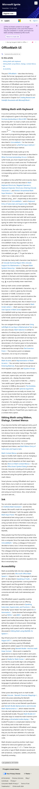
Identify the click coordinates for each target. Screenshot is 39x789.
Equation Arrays (29, 369)
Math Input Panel (8, 515)
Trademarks (5, 786)
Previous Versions (17, 778)
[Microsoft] (19, 20)
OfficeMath (12, 74)
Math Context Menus (9, 453)
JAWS (18, 615)
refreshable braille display (19, 719)
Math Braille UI (29, 714)
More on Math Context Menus (18, 464)
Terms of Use (25, 783)
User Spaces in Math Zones (11, 310)
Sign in (35, 21)
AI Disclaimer (6, 778)
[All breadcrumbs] (3, 42)
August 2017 (6, 640)
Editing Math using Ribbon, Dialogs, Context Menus (19, 64)
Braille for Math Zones (15, 659)
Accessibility (7, 69)
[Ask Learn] (32, 42)
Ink (4, 66)
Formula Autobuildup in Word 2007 (14, 119)
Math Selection (19, 330)
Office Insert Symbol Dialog (17, 466)
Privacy (13, 781)
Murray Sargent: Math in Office (16, 42)
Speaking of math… (24, 579)
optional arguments (26, 389)
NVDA (9, 615)
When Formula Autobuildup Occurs (14, 157)
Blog (27, 778)
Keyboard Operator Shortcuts (12, 188)
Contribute (5, 781)
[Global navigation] (2, 20)
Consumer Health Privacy (9, 783)
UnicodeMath (15, 142)
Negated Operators (24, 185)
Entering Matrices (8, 366)
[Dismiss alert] (35, 3)
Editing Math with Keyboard (12, 61)
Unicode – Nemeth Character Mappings (21, 695)
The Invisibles (30, 386)
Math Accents (6, 361)
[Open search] (30, 20)
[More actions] (35, 42)
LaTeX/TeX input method (25, 145)
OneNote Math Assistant (12, 507)
